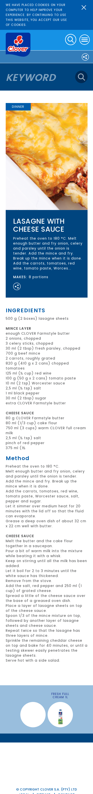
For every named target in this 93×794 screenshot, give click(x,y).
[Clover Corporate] (18, 44)
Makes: (20, 276)
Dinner (18, 106)
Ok (83, 7)
